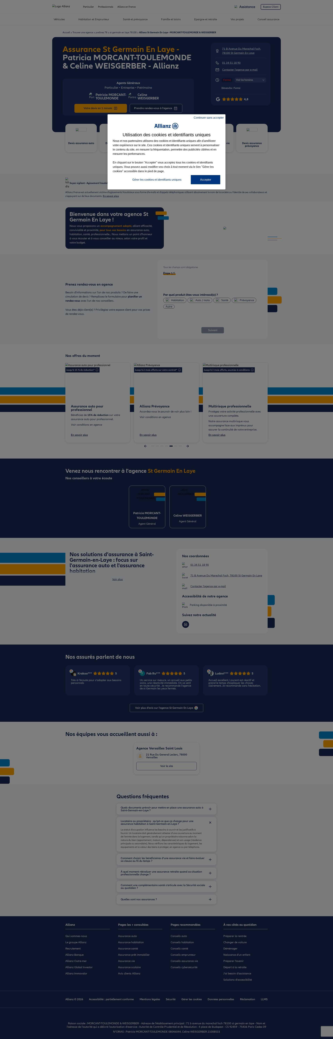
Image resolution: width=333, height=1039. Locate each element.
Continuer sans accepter (209, 117)
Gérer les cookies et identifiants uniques (156, 179)
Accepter (205, 179)
